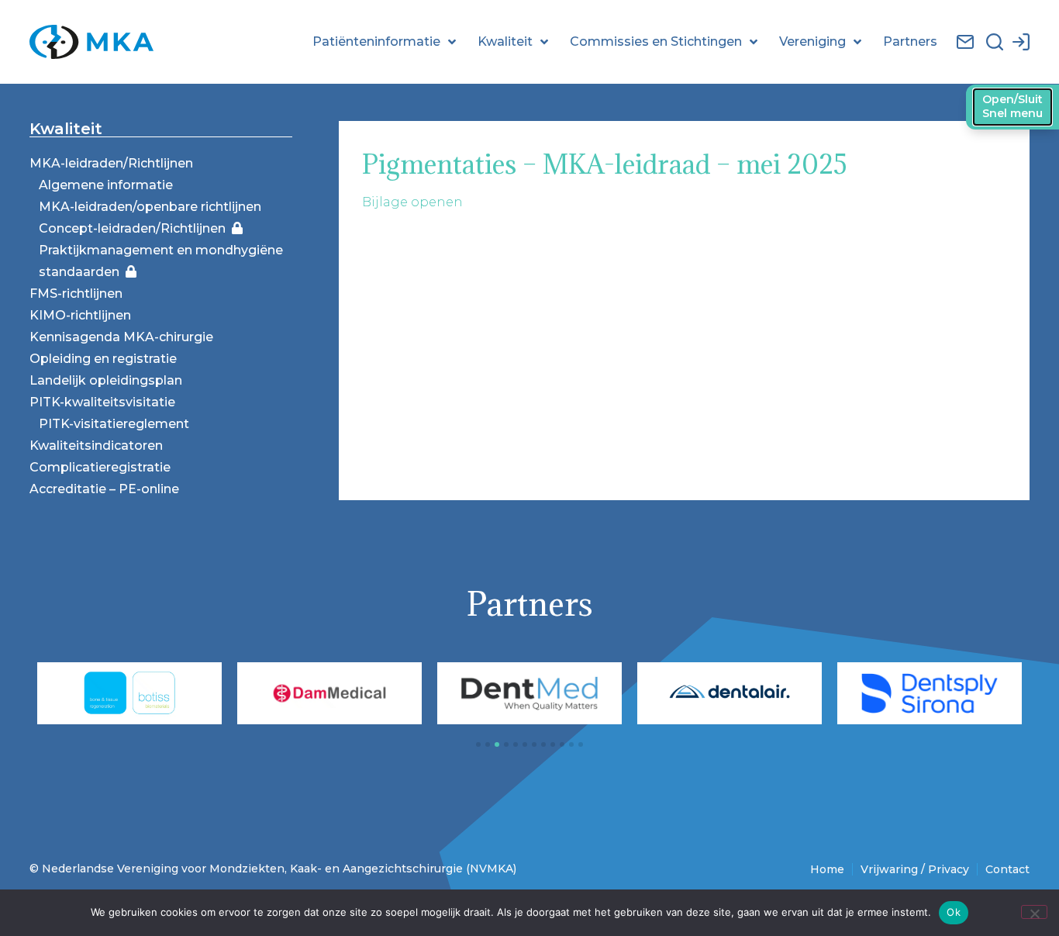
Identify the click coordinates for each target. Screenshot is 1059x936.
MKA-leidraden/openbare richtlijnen (150, 206)
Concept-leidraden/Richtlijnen (135, 228)
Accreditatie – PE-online (104, 489)
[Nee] (1034, 912)
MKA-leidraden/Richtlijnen (111, 163)
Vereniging (812, 41)
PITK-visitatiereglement (114, 423)
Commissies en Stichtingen (656, 41)
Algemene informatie (106, 185)
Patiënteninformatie (376, 41)
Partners (910, 41)
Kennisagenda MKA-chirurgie (121, 337)
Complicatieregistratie (100, 467)
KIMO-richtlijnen (80, 315)
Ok (954, 912)
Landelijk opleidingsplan (105, 380)
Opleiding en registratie (103, 358)
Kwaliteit (505, 41)
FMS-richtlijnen (75, 293)
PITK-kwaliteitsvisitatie (102, 402)
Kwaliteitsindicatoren (96, 445)
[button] (478, 744)
